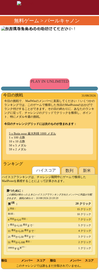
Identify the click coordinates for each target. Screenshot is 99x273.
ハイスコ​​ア (46, 170)
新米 (87, 170)
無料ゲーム (26, 20)
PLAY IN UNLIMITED (50, 81)
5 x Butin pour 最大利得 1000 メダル (32, 133)
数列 (69, 170)
